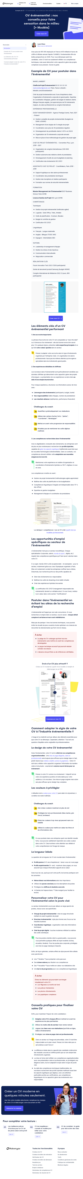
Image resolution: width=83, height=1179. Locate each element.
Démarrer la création (13, 1108)
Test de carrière (37, 1165)
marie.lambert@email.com (42, 88)
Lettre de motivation (34, 3)
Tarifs (59, 1157)
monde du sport (59, 553)
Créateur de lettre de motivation (42, 1154)
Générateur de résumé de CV (41, 1173)
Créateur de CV (22, 3)
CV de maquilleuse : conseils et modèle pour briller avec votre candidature (43, 1129)
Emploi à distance (37, 1167)
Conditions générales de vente (67, 1160)
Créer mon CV (42, 34)
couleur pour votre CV (50, 793)
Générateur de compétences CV (42, 1170)
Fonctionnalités (47, 3)
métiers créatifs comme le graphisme (56, 761)
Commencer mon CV (53, 719)
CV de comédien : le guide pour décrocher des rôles (70, 1127)
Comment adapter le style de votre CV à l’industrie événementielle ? (14, 63)
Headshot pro (36, 1162)
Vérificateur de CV (38, 1157)
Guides (58, 3)
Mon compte (74, 3)
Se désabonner (62, 1154)
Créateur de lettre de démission (42, 1160)
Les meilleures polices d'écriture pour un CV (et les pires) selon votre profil (17, 1128)
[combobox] (66, 3)
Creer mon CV (55, 318)
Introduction (7, 48)
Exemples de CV (19, 10)
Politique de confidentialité (66, 1162)
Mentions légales (63, 1165)
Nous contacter (62, 1152)
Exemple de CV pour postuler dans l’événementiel (13, 52)
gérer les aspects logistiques (49, 449)
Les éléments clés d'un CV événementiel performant (11, 57)
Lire (10, 1134)
